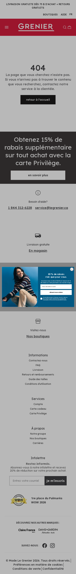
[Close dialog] (71, 269)
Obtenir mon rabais (56, 292)
